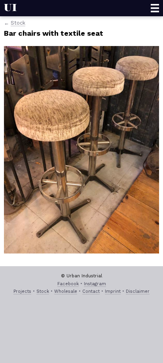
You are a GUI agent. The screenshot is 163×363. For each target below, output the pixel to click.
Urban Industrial (10, 8)
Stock (18, 23)
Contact (91, 291)
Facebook (68, 283)
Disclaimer (138, 291)
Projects (22, 291)
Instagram (95, 283)
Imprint (113, 291)
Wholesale (65, 291)
